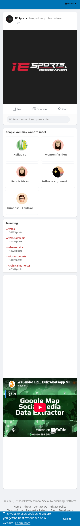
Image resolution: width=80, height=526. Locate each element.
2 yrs (17, 22)
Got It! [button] (67, 518)
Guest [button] (70, 3)
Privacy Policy (58, 506)
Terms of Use (15, 510)
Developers (66, 510)
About (27, 506)
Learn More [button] (22, 523)
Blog (53, 510)
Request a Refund (37, 510)
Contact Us (40, 506)
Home (17, 506)
